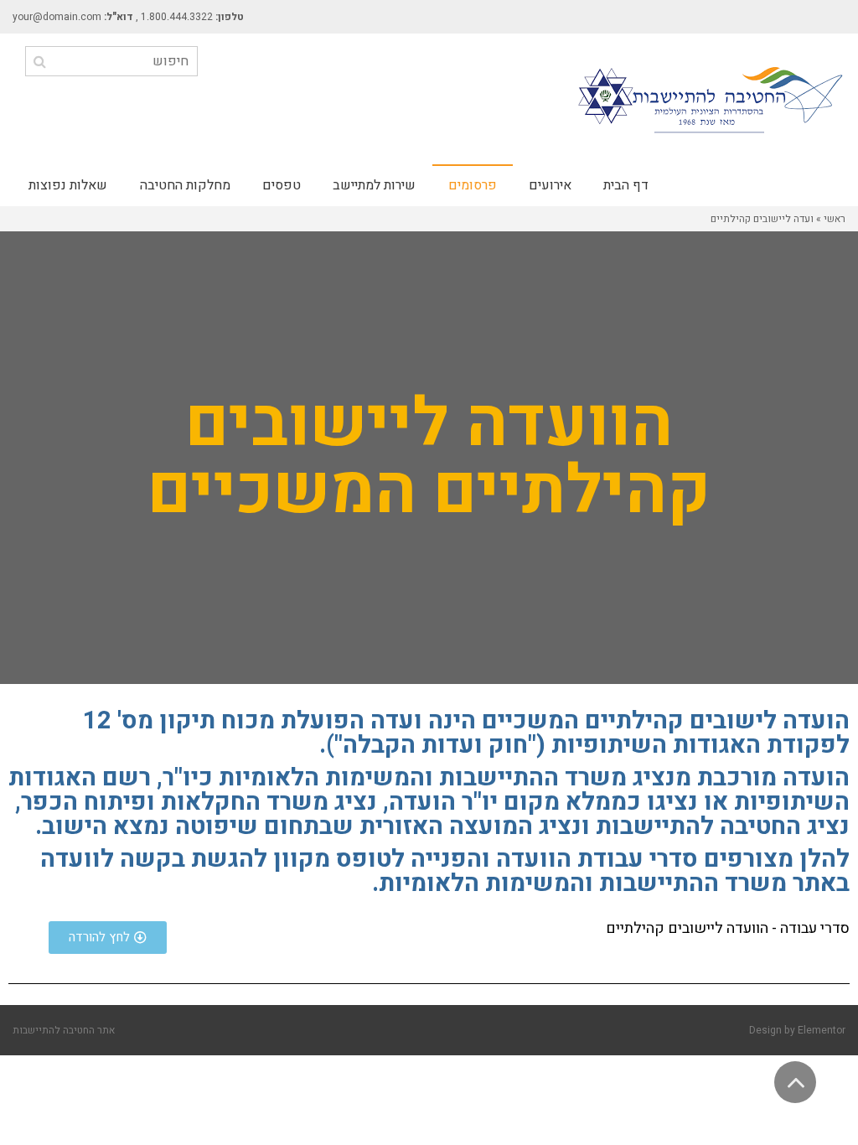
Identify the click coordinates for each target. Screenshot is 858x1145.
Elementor (821, 1030)
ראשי (834, 218)
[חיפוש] (39, 61)
